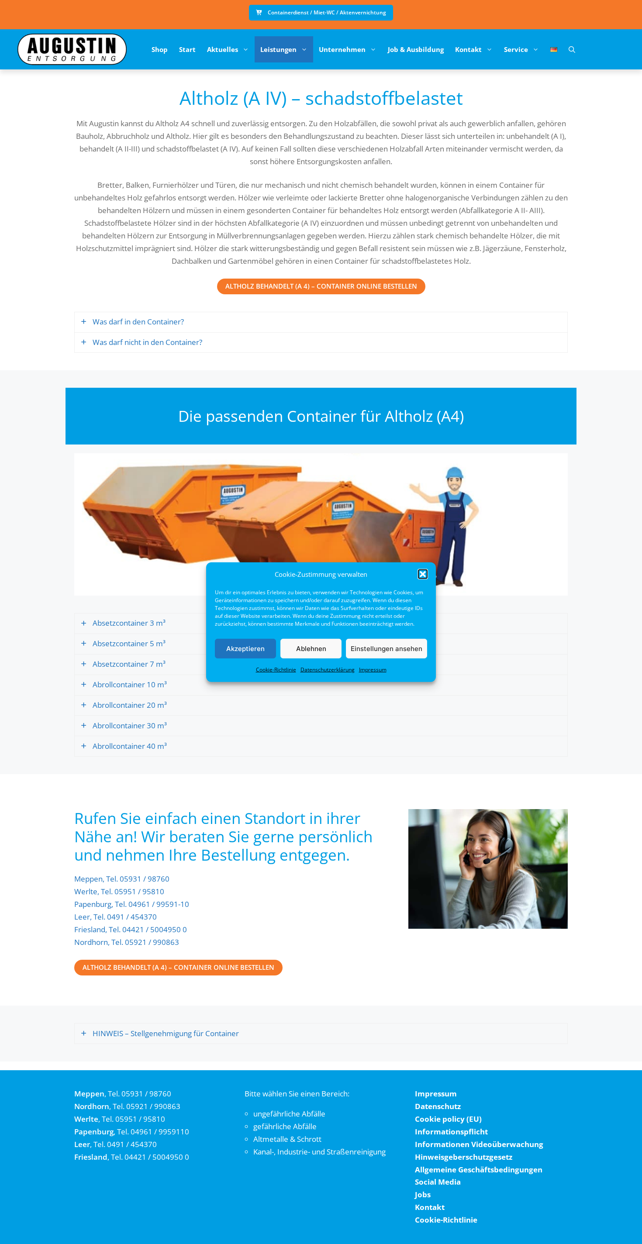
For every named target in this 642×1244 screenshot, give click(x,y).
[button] (422, 574)
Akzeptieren (245, 648)
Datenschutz (438, 1106)
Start (187, 49)
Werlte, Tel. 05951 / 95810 (119, 891)
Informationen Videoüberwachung (479, 1144)
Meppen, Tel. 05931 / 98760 (121, 879)
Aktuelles (222, 49)
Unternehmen (342, 49)
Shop (160, 49)
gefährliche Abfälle (285, 1126)
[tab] (321, 322)
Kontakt (468, 49)
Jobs (423, 1194)
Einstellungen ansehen (386, 648)
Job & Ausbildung (416, 49)
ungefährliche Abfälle (289, 1114)
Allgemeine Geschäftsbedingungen (478, 1170)
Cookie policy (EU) (448, 1119)
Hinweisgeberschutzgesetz (463, 1157)
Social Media (438, 1182)
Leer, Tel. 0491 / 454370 (115, 917)
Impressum (373, 669)
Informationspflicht (451, 1132)
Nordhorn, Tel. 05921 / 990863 (126, 942)
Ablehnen (311, 648)
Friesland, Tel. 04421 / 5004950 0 (130, 929)
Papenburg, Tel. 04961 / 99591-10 (131, 904)
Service (516, 49)
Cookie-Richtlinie (276, 669)
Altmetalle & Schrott (287, 1139)
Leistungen (278, 49)
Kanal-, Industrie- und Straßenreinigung (319, 1152)
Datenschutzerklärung (327, 669)
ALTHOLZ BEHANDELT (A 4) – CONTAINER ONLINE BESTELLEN (321, 286)
